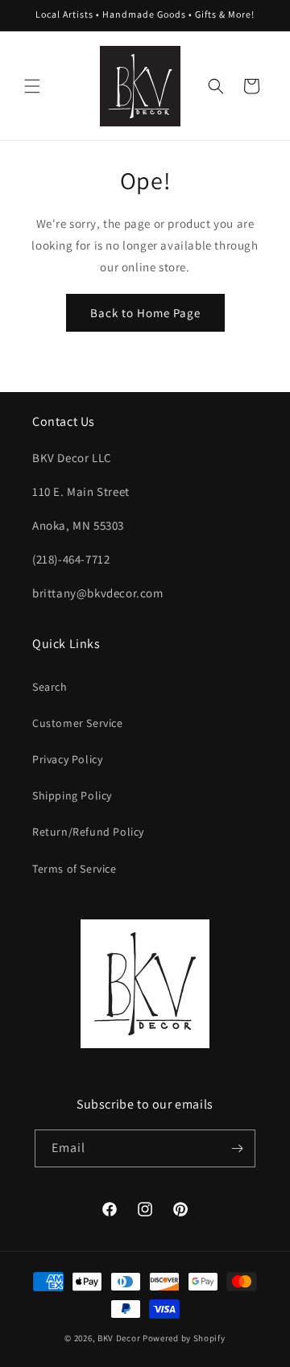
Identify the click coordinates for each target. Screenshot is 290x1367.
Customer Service (77, 723)
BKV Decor (118, 1338)
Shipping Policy (72, 795)
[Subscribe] (237, 1148)
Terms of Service (74, 868)
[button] (32, 86)
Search (50, 686)
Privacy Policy (67, 759)
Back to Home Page (145, 312)
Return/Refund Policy (88, 831)
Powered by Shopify (184, 1338)
